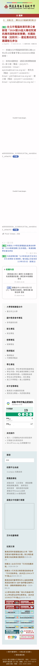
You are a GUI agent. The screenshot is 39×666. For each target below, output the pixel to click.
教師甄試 (10, 355)
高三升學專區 (12, 380)
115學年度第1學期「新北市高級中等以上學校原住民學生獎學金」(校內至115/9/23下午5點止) (19, 594)
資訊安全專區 (12, 393)
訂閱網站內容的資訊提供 (22, 438)
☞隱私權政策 (19, 655)
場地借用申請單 (22, 488)
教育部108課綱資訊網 (15, 391)
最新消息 (27, 44)
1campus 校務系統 (14, 472)
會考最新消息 (12, 322)
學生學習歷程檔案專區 (25, 369)
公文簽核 (19, 483)
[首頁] (4, 20)
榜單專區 (10, 344)
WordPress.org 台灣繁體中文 (19, 443)
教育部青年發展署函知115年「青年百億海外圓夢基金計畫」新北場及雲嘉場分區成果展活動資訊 (19, 554)
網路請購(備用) (13, 485)
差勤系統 (10, 483)
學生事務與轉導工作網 (25, 372)
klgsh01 (6, 44)
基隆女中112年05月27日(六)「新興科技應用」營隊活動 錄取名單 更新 (19, 290)
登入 (8, 438)
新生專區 (10, 333)
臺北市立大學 (12, 311)
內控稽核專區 (25, 393)
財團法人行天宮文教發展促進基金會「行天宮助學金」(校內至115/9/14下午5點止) (19, 573)
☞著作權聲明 (11, 652)
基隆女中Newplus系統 (16, 491)
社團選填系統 (26, 374)
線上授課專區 (25, 380)
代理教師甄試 (12, 358)
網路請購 (29, 483)
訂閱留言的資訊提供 (15, 440)
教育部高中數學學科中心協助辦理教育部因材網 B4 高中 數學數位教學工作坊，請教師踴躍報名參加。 (19, 582)
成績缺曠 (10, 369)
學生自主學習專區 (14, 377)
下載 (15, 156)
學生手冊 (10, 372)
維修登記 (24, 485)
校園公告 (34, 44)
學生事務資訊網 (13, 374)
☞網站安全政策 (25, 652)
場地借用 (10, 488)
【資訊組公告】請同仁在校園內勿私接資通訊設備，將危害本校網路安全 (19, 276)
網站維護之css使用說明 (16, 493)
